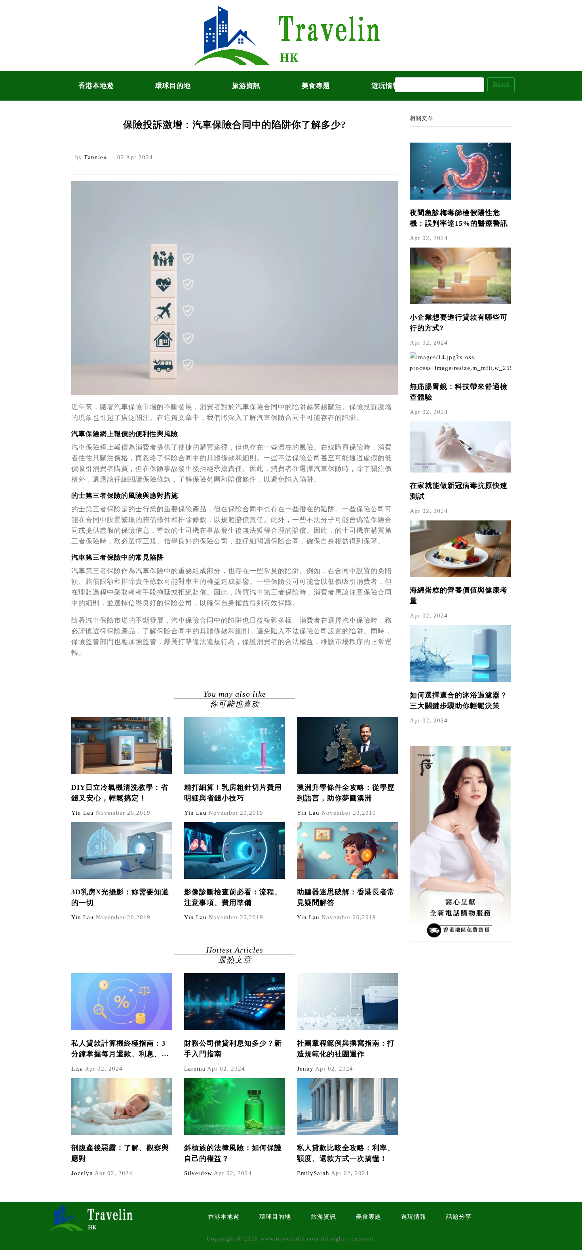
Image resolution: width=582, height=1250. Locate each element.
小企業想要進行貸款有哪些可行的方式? (459, 322)
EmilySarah (313, 1173)
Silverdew (198, 1173)
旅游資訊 (246, 86)
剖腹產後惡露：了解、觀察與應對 (120, 1153)
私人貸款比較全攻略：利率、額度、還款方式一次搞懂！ (346, 1153)
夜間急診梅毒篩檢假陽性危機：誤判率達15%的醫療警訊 (459, 218)
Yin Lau (82, 813)
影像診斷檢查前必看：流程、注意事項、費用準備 (233, 897)
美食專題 (316, 86)
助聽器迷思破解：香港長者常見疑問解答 (346, 897)
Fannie (93, 157)
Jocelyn (82, 1173)
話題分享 (459, 1217)
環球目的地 (173, 86)
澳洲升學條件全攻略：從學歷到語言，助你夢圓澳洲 (346, 792)
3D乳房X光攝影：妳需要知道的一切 (120, 897)
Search (501, 84)
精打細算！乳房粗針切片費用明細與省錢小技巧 (233, 792)
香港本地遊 (96, 86)
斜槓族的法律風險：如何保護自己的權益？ (233, 1153)
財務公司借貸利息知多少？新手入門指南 (233, 1048)
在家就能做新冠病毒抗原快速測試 (459, 491)
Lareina (194, 1068)
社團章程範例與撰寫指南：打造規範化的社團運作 (346, 1048)
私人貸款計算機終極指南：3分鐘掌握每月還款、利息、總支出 (120, 1049)
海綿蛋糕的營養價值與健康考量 (459, 595)
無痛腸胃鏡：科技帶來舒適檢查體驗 (459, 392)
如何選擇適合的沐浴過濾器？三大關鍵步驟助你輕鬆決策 (459, 700)
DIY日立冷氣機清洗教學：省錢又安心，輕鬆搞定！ (119, 792)
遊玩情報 (413, 1217)
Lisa (77, 1068)
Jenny (305, 1068)
